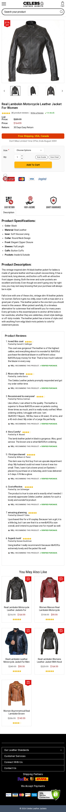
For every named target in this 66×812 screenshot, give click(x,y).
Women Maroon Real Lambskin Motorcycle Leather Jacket (49, 610)
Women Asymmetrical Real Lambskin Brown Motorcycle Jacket (16, 714)
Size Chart (54, 157)
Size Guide (41, 157)
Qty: (5, 157)
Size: (6, 150)
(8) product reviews (20, 113)
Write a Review (37, 113)
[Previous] (4, 91)
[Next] (62, 91)
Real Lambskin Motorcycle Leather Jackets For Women (16, 610)
